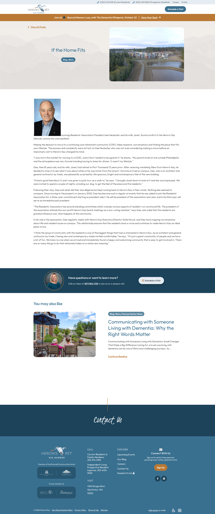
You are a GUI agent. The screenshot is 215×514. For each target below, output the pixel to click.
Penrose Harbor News (132, 314)
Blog (65, 59)
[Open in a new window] (46, 473)
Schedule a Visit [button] (175, 9)
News (71, 59)
